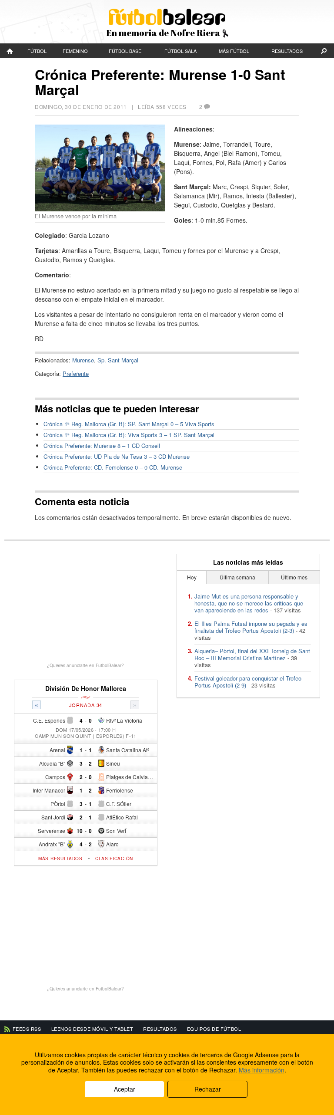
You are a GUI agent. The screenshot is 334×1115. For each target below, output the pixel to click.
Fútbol (37, 50)
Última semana (237, 577)
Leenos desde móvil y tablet (92, 1028)
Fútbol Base (125, 50)
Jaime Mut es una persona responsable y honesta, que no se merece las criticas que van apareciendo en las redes (248, 603)
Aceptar (124, 1089)
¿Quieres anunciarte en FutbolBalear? (85, 665)
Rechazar (207, 1089)
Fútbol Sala (180, 50)
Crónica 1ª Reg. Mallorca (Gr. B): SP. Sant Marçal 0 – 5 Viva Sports (128, 424)
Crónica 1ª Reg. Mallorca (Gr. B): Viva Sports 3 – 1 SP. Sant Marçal (128, 435)
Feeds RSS (27, 1028)
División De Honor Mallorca (85, 688)
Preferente (76, 373)
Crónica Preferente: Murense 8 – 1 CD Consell (101, 445)
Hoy (192, 577)
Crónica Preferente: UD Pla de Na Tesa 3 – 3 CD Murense (116, 456)
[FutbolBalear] (10, 50)
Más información (261, 1070)
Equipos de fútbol (214, 1028)
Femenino (75, 50)
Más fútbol (234, 50)
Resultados (287, 50)
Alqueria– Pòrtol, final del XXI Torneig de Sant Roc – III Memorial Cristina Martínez (252, 654)
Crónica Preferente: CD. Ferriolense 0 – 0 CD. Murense (112, 467)
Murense (83, 360)
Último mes (294, 577)
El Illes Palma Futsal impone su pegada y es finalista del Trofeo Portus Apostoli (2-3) (250, 627)
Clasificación (114, 858)
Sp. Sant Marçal (117, 360)
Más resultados (60, 858)
